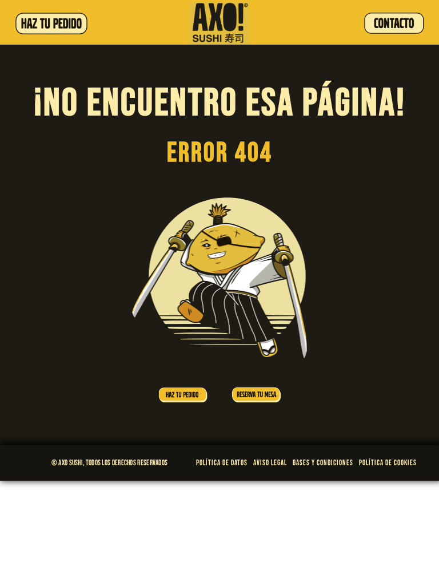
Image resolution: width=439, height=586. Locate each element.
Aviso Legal (270, 463)
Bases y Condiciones (323, 463)
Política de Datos (222, 463)
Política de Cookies (388, 463)
